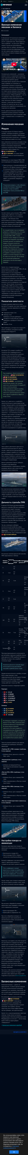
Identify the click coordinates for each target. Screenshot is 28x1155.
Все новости (6, 8)
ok (14, 1152)
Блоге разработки (21, 975)
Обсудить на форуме (19, 1032)
